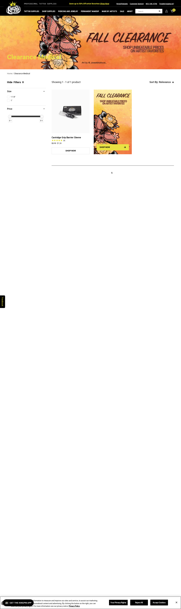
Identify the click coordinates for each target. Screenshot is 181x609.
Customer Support (137, 4)
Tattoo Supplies (31, 11)
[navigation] (26, 106)
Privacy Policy (74, 606)
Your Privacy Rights (118, 602)
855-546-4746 (151, 4)
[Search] (159, 11)
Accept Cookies (159, 602)
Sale (122, 11)
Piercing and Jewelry (68, 11)
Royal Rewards (122, 4)
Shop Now (104, 3)
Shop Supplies (48, 11)
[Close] (176, 602)
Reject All (139, 602)
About (130, 11)
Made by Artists (109, 11)
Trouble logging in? (166, 4)
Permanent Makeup (90, 11)
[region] (90, 602)
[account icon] (166, 11)
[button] (18, 602)
